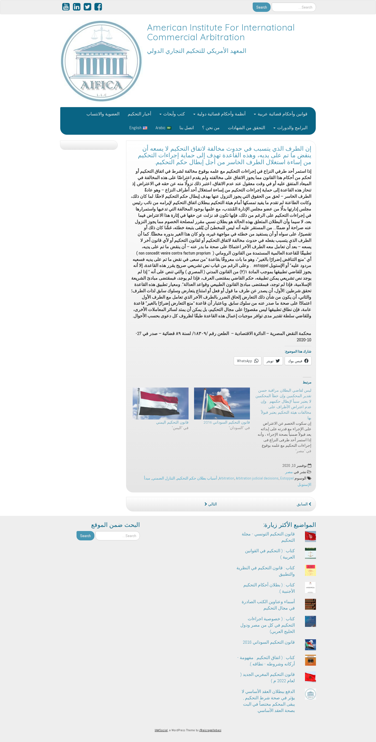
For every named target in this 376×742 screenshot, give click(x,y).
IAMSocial (161, 730)
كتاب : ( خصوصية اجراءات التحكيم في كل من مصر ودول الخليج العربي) (267, 625)
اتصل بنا (186, 128)
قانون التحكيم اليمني (172, 422)
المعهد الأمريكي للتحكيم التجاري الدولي (196, 51)
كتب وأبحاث (173, 114)
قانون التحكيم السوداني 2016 (226, 422)
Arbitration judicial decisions (257, 478)
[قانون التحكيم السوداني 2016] (222, 403)
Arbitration (226, 478)
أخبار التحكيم (139, 114)
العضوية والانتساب (102, 114)
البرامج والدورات (291, 128)
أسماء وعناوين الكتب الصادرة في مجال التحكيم (268, 605)
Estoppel (287, 478)
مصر (289, 472)
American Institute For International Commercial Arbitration (221, 32)
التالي (212, 504)
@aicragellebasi (210, 730)
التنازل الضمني (163, 478)
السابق (303, 504)
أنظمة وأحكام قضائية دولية (221, 114)
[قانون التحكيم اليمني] (161, 403)
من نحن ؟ (211, 128)
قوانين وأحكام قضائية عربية (282, 114)
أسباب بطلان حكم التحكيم (197, 478)
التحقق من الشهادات (246, 128)
